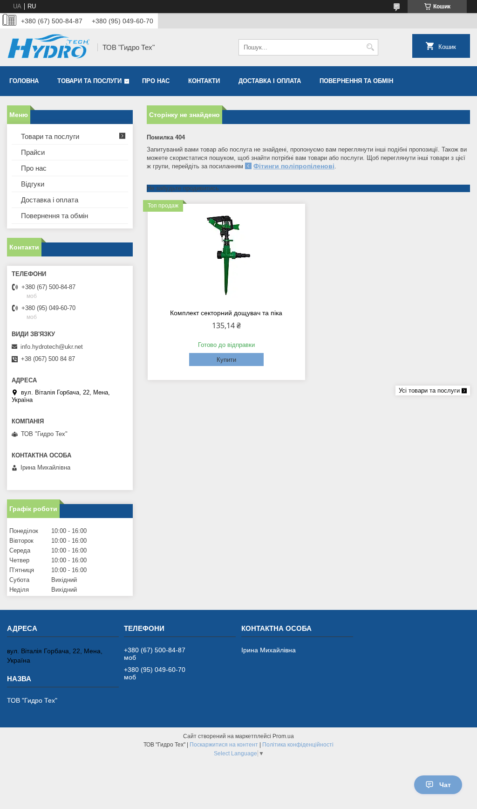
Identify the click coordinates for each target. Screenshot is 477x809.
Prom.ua (283, 736)
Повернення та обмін (356, 80)
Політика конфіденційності (298, 744)
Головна (24, 80)
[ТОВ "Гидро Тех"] (49, 47)
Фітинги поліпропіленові (293, 166)
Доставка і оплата (269, 80)
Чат (445, 784)
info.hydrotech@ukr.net (51, 346)
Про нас (156, 80)
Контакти (204, 80)
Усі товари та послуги (429, 390)
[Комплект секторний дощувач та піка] (226, 255)
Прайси (33, 152)
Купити (226, 359)
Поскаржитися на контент (224, 744)
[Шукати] (370, 47)
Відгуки (32, 184)
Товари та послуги (89, 80)
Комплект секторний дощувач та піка (226, 313)
